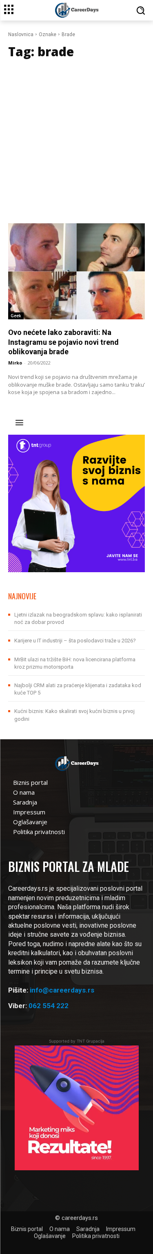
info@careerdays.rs (62, 990)
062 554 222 (49, 1006)
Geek (16, 316)
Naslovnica (20, 34)
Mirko (15, 363)
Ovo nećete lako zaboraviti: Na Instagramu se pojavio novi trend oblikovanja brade (63, 342)
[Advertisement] (76, 142)
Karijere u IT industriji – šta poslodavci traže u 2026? (75, 640)
